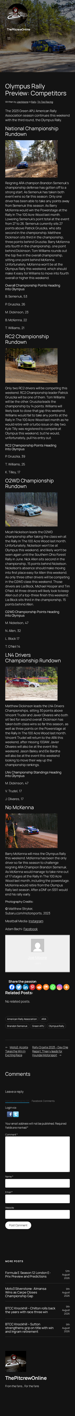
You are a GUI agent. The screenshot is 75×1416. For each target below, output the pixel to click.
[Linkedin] (25, 987)
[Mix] (46, 987)
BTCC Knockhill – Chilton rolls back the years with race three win (30, 1310)
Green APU (38, 1026)
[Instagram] (60, 987)
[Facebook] (12, 987)
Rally (33, 101)
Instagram (36, 921)
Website (9, 1207)
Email (9, 1192)
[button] (10, 1114)
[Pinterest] (32, 987)
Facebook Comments (43, 1101)
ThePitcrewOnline (18, 29)
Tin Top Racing (45, 101)
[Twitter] (19, 987)
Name (9, 1176)
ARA (44, 1019)
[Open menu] (9, 38)
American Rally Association (22, 1019)
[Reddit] (39, 987)
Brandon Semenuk (17, 1026)
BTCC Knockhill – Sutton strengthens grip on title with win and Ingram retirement (29, 1327)
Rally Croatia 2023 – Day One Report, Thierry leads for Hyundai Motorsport (50, 1051)
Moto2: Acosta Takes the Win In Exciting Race (16, 1051)
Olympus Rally (56, 1026)
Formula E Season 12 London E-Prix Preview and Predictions (28, 1274)
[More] (66, 987)
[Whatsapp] (53, 987)
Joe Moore (22, 101)
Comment (11, 1134)
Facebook (31, 929)
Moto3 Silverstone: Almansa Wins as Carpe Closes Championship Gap (25, 1292)
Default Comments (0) (17, 1101)
